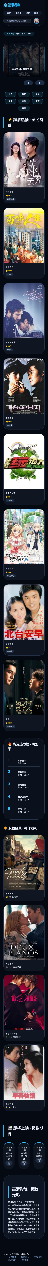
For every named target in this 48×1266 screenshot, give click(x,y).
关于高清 (12, 1257)
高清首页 (10, 34)
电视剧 (18, 13)
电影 (9, 13)
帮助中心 (25, 1257)
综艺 (28, 13)
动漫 (36, 13)
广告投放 (38, 1257)
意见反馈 (25, 1260)
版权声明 (12, 1260)
